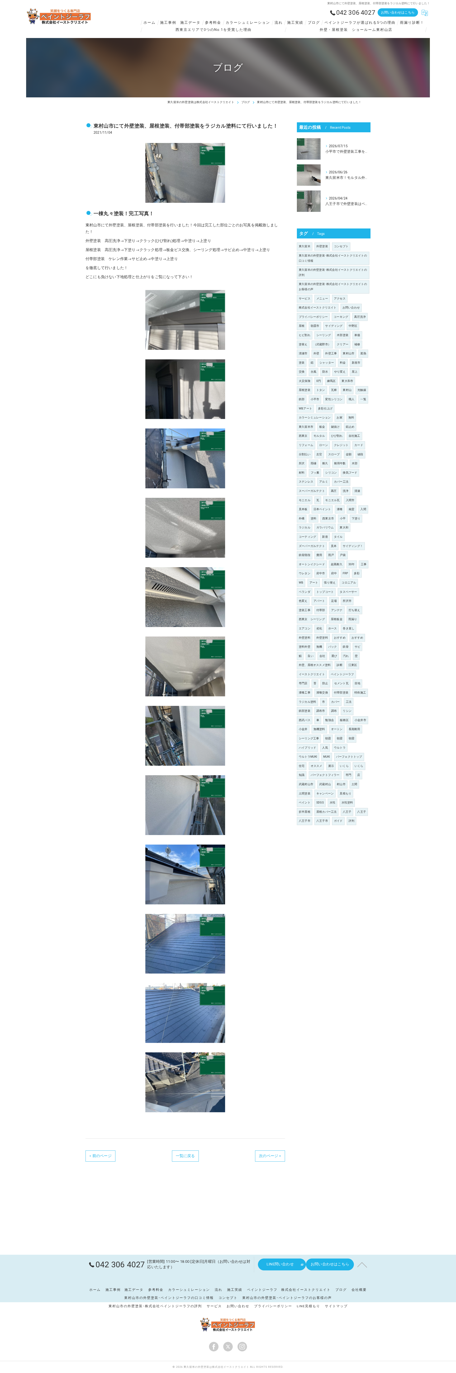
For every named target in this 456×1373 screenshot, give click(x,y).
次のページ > (270, 1156)
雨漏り (352, 619)
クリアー (342, 344)
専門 (348, 775)
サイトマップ (336, 1306)
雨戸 (331, 555)
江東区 (352, 665)
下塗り (356, 518)
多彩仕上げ (325, 408)
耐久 (325, 463)
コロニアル (349, 582)
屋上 (354, 371)
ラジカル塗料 (307, 701)
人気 (325, 747)
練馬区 (331, 381)
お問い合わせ (351, 307)
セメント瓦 (341, 683)
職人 (351, 399)
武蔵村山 (325, 784)
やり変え (340, 371)
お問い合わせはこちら (398, 12)
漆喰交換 (322, 692)
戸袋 (343, 555)
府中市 (320, 573)
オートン (337, 729)
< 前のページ (100, 1156)
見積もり (345, 793)
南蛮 (351, 509)
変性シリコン (333, 399)
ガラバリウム (325, 527)
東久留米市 (306, 426)
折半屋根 (304, 811)
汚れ (346, 656)
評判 (351, 820)
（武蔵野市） (322, 344)
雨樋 (313, 463)
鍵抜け (335, 426)
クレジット (341, 445)
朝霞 (328, 738)
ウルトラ (340, 747)
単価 (357, 335)
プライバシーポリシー (313, 316)
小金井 (303, 729)
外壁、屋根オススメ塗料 (315, 665)
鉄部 (301, 399)
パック (332, 646)
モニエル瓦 (332, 500)
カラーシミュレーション (315, 417)
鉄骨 (345, 646)
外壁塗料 (304, 637)
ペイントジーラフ (342, 674)
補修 (357, 344)
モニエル (304, 500)
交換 (301, 371)
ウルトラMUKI (308, 756)
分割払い (304, 454)
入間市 (350, 500)
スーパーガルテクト (312, 491)
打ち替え (354, 610)
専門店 (303, 683)
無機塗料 (319, 729)
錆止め (350, 426)
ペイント (304, 802)
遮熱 (363, 353)
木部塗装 (342, 335)
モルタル (319, 435)
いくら (344, 766)
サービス (304, 298)
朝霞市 (315, 326)
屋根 (301, 326)
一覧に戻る (185, 1156)
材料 (301, 472)
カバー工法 (341, 481)
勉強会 (329, 720)
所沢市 (347, 601)
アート (313, 582)
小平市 (315, 399)
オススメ (316, 766)
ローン (323, 445)
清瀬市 (303, 353)
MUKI (326, 756)
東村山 (347, 390)
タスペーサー (348, 592)
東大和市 (347, 381)
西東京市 (328, 518)
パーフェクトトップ (349, 756)
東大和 (344, 527)
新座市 (356, 362)
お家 (339, 417)
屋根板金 (336, 619)
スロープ (334, 454)
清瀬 (357, 491)
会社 (322, 656)
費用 (319, 555)
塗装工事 (304, 610)
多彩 (357, 573)
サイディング (333, 326)
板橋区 (344, 720)
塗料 (313, 518)
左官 (319, 454)
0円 (318, 381)
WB (301, 582)
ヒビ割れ (304, 335)
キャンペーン (325, 793)
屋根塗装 (304, 390)
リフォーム (306, 445)
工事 (363, 564)
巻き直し (348, 628)
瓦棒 (334, 390)
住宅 (301, 766)
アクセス (340, 298)
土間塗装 (304, 793)
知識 (301, 775)
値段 (360, 454)
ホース (332, 628)
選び (334, 656)
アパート (319, 601)
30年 (351, 564)
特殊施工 (360, 692)
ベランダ (304, 592)
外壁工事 (331, 353)
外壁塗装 (322, 246)
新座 (325, 536)
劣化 (319, 628)
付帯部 (320, 610)
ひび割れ (337, 435)
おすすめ (340, 637)
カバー (335, 701)
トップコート (325, 592)
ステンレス (306, 481)
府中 (334, 573)
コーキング (341, 316)
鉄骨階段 (304, 555)
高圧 (334, 491)
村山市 (341, 784)
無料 (351, 417)
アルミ (323, 481)
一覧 (363, 399)
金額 (349, 454)
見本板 (303, 509)
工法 (349, 701)
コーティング (307, 536)
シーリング (323, 335)
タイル (338, 536)
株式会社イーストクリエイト (318, 307)
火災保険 (304, 381)
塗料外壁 (304, 646)
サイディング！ (353, 546)
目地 (357, 683)
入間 (363, 509)
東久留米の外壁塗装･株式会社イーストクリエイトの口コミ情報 (333, 258)
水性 (332, 802)
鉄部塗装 (304, 711)
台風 (313, 371)
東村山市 (348, 353)
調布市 (320, 711)
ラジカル (304, 527)
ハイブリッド (307, 747)
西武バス (304, 720)
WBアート (305, 408)
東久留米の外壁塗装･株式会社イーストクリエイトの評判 (333, 272)
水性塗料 (347, 802)
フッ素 (315, 472)
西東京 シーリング (312, 619)
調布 (334, 711)
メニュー (322, 298)
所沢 (301, 463)
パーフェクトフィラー (325, 775)
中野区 (353, 326)
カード (358, 445)
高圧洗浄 (360, 316)
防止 (325, 683)
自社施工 (354, 435)
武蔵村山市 (306, 784)
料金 (343, 362)
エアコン (304, 628)
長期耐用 (354, 729)
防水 (325, 371)
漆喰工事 (304, 692)
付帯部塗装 (341, 692)
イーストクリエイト (312, 674)
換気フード (350, 472)
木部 (354, 463)
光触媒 (361, 390)
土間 (354, 784)
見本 (334, 546)
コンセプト (341, 246)
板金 (322, 426)
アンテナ (337, 610)
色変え (303, 601)
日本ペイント (322, 509)
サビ (357, 646)
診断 (339, 665)
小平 (343, 518)
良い (310, 656)
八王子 (347, 811)
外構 (301, 518)
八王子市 (304, 820)
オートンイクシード (312, 564)
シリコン (331, 472)
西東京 (303, 435)
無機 (319, 646)
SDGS (320, 802)
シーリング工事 (309, 738)
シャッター (326, 362)
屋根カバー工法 (326, 811)
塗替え (303, 344)
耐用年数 (340, 463)
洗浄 (345, 491)
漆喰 (339, 509)
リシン (347, 711)
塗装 (301, 362)
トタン (320, 390)
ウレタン (304, 573)
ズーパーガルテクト (312, 546)
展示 (331, 766)
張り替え (330, 582)
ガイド (338, 820)
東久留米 (304, 246)
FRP (345, 573)
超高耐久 (336, 564)
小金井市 (360, 720)
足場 (334, 601)
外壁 (316, 353)
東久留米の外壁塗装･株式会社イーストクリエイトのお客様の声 (333, 286)
